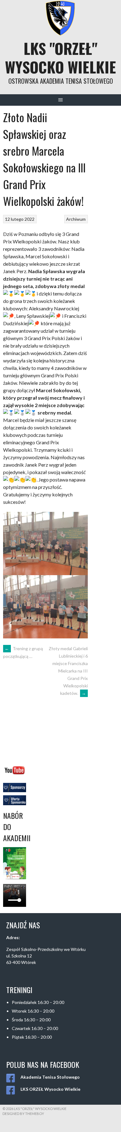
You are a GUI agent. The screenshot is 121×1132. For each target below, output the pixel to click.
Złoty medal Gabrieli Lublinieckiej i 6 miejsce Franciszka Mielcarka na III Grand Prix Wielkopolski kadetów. (68, 671)
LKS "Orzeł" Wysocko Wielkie (60, 57)
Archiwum (76, 219)
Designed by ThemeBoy (23, 1114)
